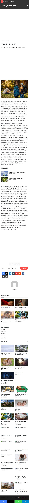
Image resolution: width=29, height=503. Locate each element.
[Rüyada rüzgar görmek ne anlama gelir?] (21, 348)
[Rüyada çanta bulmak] (21, 302)
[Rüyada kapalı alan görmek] (7, 416)
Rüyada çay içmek (5, 307)
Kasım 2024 (3, 338)
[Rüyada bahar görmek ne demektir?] (21, 403)
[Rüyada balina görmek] (21, 430)
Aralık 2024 (3, 335)
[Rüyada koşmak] (7, 485)
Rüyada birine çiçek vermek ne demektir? (20, 477)
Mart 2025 (3, 329)
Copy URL (24, 268)
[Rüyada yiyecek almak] (7, 348)
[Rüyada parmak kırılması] (7, 403)
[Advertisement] (14, 24)
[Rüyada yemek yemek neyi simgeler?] (7, 362)
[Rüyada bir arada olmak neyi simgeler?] (21, 444)
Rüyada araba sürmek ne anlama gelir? (7, 381)
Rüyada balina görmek (21, 435)
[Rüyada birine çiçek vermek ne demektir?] (21, 471)
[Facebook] (3, 273)
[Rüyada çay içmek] (7, 302)
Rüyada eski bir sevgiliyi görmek (17, 172)
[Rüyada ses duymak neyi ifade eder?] (21, 416)
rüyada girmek (19, 372)
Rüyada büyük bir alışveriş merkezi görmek (21, 490)
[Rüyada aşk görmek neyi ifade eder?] (21, 389)
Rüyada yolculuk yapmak (21, 319)
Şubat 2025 (3, 331)
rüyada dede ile (15, 264)
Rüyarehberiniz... (24, 497)
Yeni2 (8, 40)
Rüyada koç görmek (20, 367)
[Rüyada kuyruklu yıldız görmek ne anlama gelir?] (7, 314)
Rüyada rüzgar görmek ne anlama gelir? (21, 354)
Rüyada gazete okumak (21, 462)
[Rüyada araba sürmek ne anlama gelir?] (7, 375)
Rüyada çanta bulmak (20, 307)
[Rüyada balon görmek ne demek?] (7, 457)
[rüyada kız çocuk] (7, 444)
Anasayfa (4, 40)
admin (4, 47)
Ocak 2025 (3, 333)
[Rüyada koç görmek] (21, 362)
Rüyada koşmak (5, 490)
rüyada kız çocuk (5, 449)
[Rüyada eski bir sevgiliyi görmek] (4, 173)
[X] (6, 273)
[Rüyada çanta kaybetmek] (4, 179)
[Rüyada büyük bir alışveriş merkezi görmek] (21, 485)
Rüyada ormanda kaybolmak (5, 395)
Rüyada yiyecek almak (6, 353)
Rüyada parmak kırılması (7, 408)
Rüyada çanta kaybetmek (15, 178)
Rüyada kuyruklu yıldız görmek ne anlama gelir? (7, 320)
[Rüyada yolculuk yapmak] (21, 314)
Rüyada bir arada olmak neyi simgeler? (21, 449)
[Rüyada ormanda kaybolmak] (7, 389)
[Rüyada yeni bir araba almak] (7, 430)
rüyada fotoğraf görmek (7, 468)
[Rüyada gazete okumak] (21, 457)
